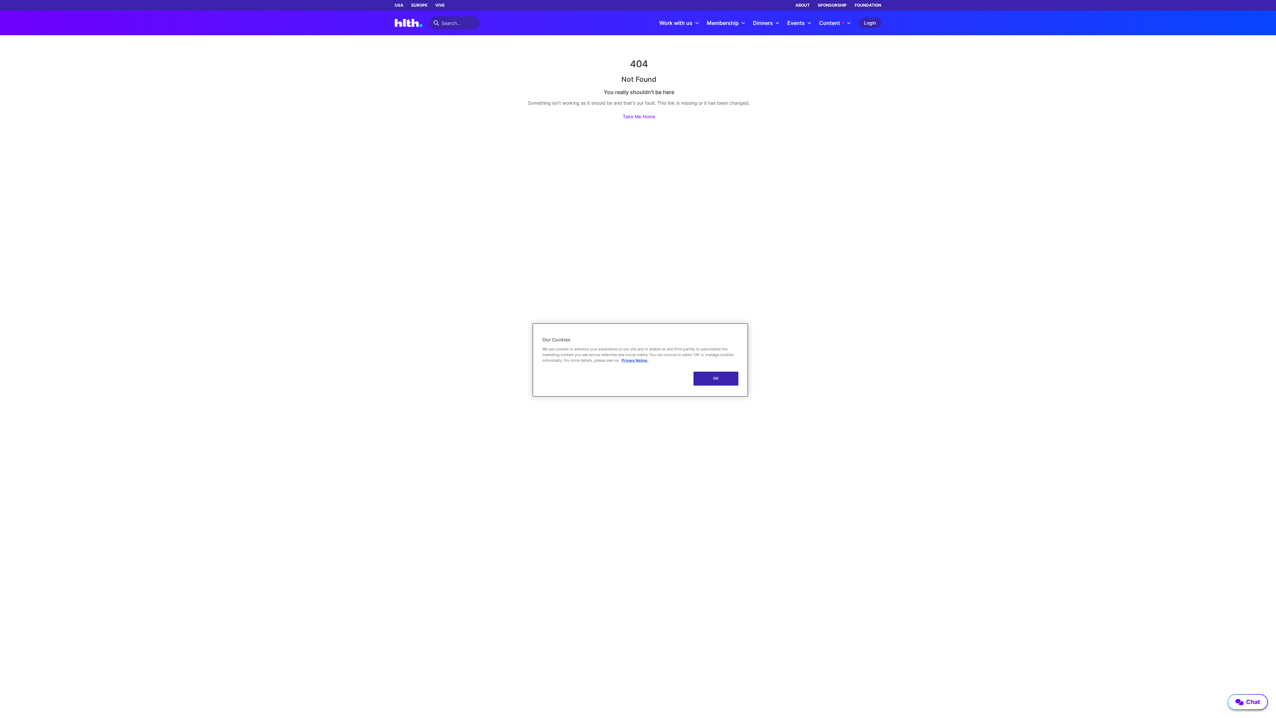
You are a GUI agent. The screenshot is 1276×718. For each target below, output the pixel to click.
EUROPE (419, 5)
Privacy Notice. (635, 360)
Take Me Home (639, 116)
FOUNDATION (868, 5)
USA (399, 5)
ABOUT (803, 5)
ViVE (440, 5)
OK (716, 378)
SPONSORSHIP (832, 5)
